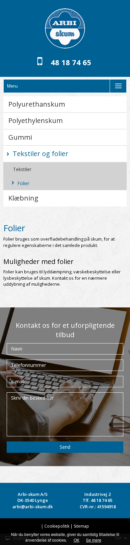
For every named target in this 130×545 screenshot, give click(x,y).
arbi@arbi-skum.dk (32, 507)
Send (65, 447)
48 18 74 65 (71, 62)
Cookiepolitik (56, 526)
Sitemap (81, 526)
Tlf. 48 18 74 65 (97, 500)
